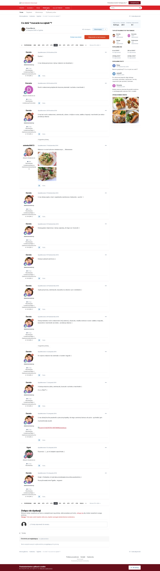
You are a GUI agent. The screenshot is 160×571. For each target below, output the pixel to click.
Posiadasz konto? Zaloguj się (117, 3)
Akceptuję (135, 567)
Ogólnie (40, 30)
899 (29, 161)
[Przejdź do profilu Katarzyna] (129, 42)
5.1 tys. (30, 68)
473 (56, 45)
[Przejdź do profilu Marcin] (23, 29)
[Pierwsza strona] (21, 45)
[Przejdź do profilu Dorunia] (29, 90)
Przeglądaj (46, 8)
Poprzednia (27, 45)
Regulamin (29, 12)
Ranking (67, 8)
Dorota (28, 52)
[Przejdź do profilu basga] (114, 42)
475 (64, 45)
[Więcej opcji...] (106, 52)
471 (47, 45)
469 (39, 45)
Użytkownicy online (51, 12)
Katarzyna (134, 40)
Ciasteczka (90, 557)
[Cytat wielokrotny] (39, 75)
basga (118, 40)
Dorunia (28, 83)
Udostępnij (86, 29)
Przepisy (21, 8)
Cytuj (43, 75)
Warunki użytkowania (46, 568)
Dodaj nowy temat (75, 37)
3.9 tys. (29, 99)
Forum (38, 8)
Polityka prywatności (72, 557)
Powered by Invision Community (80, 561)
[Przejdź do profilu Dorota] (29, 59)
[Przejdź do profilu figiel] (29, 454)
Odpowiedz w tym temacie (96, 37)
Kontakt (83, 557)
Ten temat (133, 7)
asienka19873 (28, 145)
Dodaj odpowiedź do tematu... (40, 524)
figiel (29, 447)
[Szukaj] (140, 7)
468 (35, 45)
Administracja (39, 12)
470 (43, 45)
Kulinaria (30, 8)
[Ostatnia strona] (86, 45)
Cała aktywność (57, 8)
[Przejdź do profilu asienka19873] (29, 152)
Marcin (32, 28)
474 (60, 45)
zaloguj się (80, 513)
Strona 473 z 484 (95, 45)
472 (51, 45)
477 (72, 45)
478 (77, 45)
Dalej (82, 45)
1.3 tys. (30, 463)
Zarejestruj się (134, 2)
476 (68, 45)
